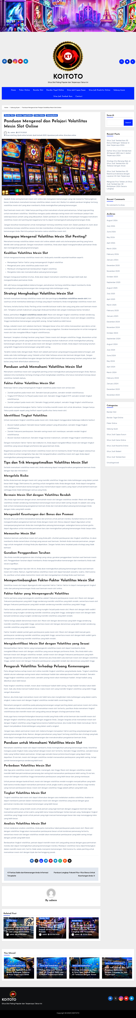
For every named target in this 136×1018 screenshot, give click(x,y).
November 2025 (113, 271)
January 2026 (112, 260)
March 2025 (111, 305)
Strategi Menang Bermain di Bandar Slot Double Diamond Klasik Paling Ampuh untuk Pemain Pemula (50, 927)
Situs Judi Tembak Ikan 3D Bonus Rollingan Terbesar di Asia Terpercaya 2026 (118, 143)
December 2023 (113, 389)
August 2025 (112, 288)
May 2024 (111, 361)
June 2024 (111, 356)
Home (13, 90)
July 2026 (111, 226)
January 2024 (112, 384)
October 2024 (112, 333)
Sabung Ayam (119, 90)
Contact (79, 96)
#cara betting (11, 135)
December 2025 (113, 265)
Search (110, 115)
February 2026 (113, 254)
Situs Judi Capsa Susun (76, 90)
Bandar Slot (38, 90)
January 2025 (112, 316)
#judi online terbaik (24, 135)
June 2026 (111, 232)
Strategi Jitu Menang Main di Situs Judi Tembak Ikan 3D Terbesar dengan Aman (119, 163)
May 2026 (111, 237)
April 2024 (111, 367)
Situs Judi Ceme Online (116, 440)
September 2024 (113, 339)
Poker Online (24, 90)
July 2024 (111, 350)
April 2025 (111, 299)
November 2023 (113, 395)
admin (13, 132)
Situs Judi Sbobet (114, 451)
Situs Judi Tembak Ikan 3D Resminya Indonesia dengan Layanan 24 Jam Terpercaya (118, 173)
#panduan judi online (55, 135)
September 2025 (113, 282)
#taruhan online (70, 135)
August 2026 (112, 220)
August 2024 (112, 344)
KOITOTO (68, 77)
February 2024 (113, 378)
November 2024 (113, 327)
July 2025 (111, 294)
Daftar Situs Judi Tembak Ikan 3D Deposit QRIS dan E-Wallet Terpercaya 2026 (119, 153)
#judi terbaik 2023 (40, 135)
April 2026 (111, 243)
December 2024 (113, 322)
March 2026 (112, 249)
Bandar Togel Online (55, 90)
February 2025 (113, 310)
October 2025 (112, 277)
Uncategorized (113, 463)
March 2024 (112, 372)
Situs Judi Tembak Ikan (63, 96)
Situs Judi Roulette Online (99, 90)
